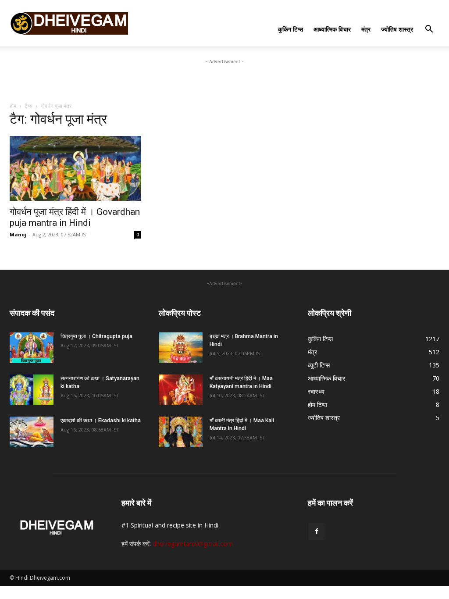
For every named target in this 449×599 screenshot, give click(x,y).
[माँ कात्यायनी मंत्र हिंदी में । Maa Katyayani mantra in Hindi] (181, 389)
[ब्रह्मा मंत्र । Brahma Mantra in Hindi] (181, 347)
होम (13, 106)
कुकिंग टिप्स (290, 29)
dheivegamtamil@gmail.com (193, 543)
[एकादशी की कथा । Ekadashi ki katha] (31, 432)
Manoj (18, 234)
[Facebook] (316, 531)
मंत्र (366, 29)
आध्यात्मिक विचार (332, 29)
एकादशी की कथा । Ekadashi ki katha (101, 420)
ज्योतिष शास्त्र (397, 29)
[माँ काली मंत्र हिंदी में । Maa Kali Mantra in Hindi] (181, 432)
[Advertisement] (224, 79)
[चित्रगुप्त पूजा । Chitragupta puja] (31, 347)
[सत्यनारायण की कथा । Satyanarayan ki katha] (31, 389)
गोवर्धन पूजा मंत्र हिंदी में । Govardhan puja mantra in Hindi (75, 217)
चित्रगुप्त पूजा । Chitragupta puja (96, 336)
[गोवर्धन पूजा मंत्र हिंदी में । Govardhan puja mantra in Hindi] (75, 168)
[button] (428, 30)
